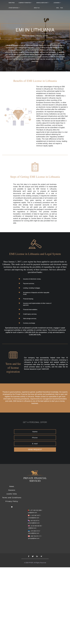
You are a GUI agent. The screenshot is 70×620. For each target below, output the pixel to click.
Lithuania (30, 396)
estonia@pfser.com (33, 533)
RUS (61, 7)
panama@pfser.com (34, 523)
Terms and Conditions (11, 498)
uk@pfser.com (32, 528)
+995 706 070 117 (35, 536)
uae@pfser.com (32, 512)
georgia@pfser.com (33, 538)
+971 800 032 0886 (35, 510)
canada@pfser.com (33, 518)
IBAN (63, 118)
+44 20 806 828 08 (35, 526)
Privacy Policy (11, 501)
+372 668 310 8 (34, 531)
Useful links (12, 494)
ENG (57, 7)
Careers (11, 490)
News (11, 486)
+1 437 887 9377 (35, 515)
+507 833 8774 (34, 520)
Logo (35, 477)
